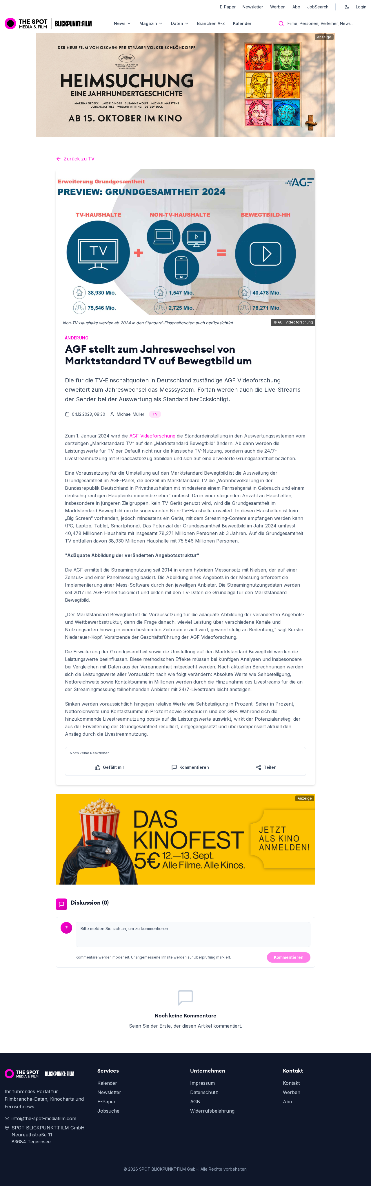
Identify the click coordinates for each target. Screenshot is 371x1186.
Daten (177, 23)
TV (155, 414)
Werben (277, 6)
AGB (195, 1101)
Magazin (148, 23)
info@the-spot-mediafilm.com (44, 1118)
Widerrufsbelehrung (212, 1111)
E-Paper (228, 6)
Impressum (202, 1083)
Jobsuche (108, 1111)
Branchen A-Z (211, 23)
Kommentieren (288, 957)
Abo (296, 6)
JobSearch (317, 6)
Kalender (242, 23)
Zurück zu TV (79, 159)
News (120, 23)
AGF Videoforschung (152, 436)
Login (361, 6)
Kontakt (291, 1083)
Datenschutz (204, 1092)
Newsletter (253, 6)
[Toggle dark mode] (347, 7)
